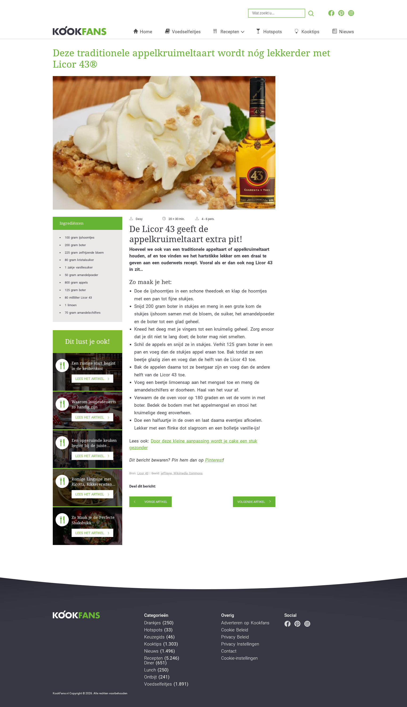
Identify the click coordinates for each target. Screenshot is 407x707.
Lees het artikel (89, 379)
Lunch (150, 670)
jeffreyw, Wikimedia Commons (182, 473)
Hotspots (272, 31)
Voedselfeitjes (186, 31)
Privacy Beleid (235, 637)
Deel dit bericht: (142, 486)
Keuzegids (154, 637)
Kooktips (310, 31)
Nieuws (346, 31)
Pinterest (214, 460)
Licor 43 (142, 473)
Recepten (229, 31)
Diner (149, 663)
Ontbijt (150, 677)
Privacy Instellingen (240, 644)
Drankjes (152, 623)
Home (146, 31)
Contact (228, 651)
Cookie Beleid (234, 630)
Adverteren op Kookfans (245, 623)
